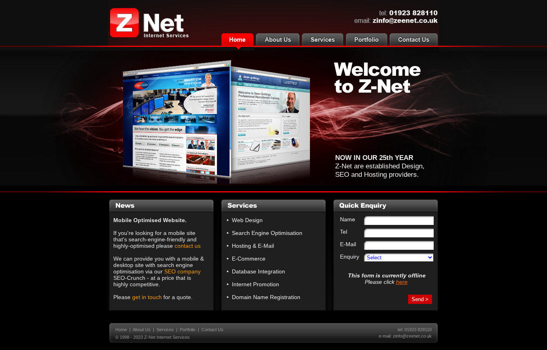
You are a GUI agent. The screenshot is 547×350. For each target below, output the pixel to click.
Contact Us (212, 329)
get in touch (147, 297)
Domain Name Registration (266, 297)
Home (121, 329)
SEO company (182, 271)
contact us (188, 246)
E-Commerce (248, 258)
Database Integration (258, 271)
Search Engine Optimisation (267, 233)
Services (165, 329)
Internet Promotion (255, 284)
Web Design (247, 220)
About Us (142, 329)
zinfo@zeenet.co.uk (412, 336)
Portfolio (187, 329)
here (402, 282)
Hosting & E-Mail (253, 246)
